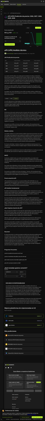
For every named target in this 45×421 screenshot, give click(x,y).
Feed (2, 4)
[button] (23, 253)
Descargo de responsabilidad (25, 419)
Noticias (26, 397)
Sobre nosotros (15, 397)
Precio (5, 13)
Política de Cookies (31, 414)
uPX (8, 13)
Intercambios (27, 400)
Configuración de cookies (37, 419)
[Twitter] (6, 368)
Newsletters (6, 4)
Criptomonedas (28, 399)
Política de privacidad (14, 419)
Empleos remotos (15, 408)
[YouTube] (8, 368)
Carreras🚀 (14, 399)
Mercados (19, 4)
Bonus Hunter (13, 4)
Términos (8, 419)
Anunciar (24, 4)
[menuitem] (1, 7)
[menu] (1, 10)
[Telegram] (11, 368)
